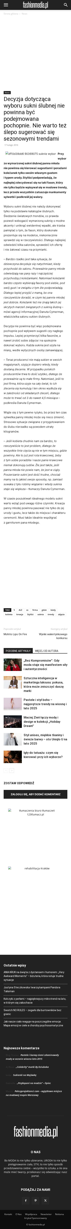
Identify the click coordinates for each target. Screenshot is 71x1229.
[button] (6, 5)
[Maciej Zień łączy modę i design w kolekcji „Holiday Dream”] (13, 721)
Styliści (30, 614)
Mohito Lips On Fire (15, 634)
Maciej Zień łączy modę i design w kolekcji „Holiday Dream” (42, 722)
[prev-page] (6, 770)
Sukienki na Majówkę (24, 1075)
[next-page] (11, 770)
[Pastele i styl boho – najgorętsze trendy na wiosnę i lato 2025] (13, 704)
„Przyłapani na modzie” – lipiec (34, 1083)
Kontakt (8, 1214)
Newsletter (46, 1214)
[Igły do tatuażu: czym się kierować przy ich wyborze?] (13, 757)
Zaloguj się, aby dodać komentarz (35, 794)
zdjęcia (61, 614)
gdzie (44, 610)
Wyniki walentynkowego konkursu (53, 636)
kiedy (53, 610)
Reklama (59, 1214)
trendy (51, 614)
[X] (45, 1200)
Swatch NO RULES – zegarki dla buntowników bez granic (32, 1012)
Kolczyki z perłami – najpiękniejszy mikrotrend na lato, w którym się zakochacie (35, 1000)
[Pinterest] (35, 1200)
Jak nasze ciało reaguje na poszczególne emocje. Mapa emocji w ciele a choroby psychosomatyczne (33, 1023)
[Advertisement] (35, 53)
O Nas (18, 1214)
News (24, 13)
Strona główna (11, 13)
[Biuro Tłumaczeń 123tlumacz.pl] (35, 832)
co (27, 610)
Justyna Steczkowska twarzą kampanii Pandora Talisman (32, 989)
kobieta (8, 614)
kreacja (19, 614)
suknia (41, 614)
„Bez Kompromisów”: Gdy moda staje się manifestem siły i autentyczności (45, 665)
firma (35, 610)
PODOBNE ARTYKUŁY (18, 650)
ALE (20, 610)
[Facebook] (25, 1200)
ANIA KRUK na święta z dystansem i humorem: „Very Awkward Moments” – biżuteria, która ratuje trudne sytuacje (34, 976)
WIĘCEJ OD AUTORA (46, 650)
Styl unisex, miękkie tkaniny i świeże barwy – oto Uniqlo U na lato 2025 (45, 739)
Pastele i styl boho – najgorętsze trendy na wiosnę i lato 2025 (45, 704)
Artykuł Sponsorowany (35, 1218)
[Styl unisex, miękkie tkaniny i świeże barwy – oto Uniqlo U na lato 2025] (13, 739)
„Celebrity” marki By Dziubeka (32, 1067)
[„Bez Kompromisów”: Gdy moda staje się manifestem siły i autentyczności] (13, 664)
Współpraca (31, 1214)
